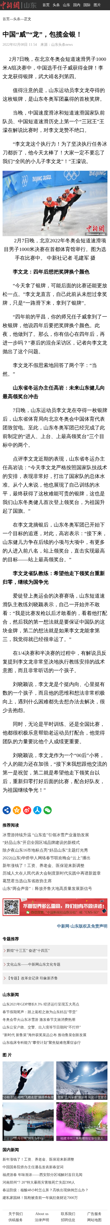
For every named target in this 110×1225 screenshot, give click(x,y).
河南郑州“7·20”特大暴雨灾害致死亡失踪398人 (39, 1182)
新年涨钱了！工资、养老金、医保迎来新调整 (43, 865)
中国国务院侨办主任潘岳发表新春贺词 (33, 1167)
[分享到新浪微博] (27, 810)
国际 (87, 5)
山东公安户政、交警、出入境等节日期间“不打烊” (42, 1027)
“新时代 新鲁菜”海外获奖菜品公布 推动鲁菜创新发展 (44, 1035)
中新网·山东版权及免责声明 (82, 926)
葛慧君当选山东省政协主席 (27, 881)
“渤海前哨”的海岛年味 (28, 1138)
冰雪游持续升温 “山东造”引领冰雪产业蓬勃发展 (46, 835)
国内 (76, 5)
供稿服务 (15, 1220)
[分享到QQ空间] (17, 810)
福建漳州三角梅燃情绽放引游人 (81, 1138)
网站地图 (94, 1220)
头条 (56, 5)
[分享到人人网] (37, 810)
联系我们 (68, 1214)
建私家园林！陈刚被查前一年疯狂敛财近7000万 (40, 1198)
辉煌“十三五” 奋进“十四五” (28, 951)
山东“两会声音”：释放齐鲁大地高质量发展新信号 (47, 888)
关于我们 (15, 1214)
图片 (97, 5)
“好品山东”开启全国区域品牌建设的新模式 (41, 842)
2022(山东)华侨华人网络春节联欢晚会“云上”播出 (47, 858)
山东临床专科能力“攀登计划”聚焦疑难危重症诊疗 (42, 1043)
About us (41, 1214)
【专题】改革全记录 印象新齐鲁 (32, 978)
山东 (66, 5)
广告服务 (94, 1214)
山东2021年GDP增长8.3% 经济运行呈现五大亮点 (41, 1004)
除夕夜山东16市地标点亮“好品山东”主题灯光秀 (45, 850)
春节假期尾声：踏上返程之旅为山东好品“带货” (40, 1012)
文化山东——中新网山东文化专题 (33, 964)
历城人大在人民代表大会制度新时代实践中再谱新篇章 (52, 873)
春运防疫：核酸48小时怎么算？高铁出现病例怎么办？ (46, 1190)
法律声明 (42, 1220)
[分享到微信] (47, 810)
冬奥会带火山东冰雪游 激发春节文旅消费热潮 (39, 1020)
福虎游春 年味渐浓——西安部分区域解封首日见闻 (42, 1175)
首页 (46, 5)
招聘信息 (68, 1220)
